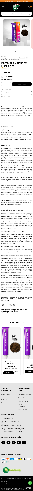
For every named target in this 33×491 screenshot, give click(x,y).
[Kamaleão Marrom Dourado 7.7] (17, 372)
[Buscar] (29, 14)
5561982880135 (8, 418)
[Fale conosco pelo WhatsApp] (30, 483)
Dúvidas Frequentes (7, 403)
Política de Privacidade (21, 405)
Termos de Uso (22, 409)
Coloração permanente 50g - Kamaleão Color (15, 58)
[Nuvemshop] (6, 484)
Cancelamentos (23, 401)
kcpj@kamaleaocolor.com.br (12, 425)
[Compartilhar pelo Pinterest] (14, 305)
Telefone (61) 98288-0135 (11, 422)
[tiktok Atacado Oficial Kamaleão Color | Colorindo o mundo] (19, 442)
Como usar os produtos (5, 398)
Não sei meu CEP (5, 96)
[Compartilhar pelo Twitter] (11, 305)
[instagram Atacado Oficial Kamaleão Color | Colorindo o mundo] (3, 442)
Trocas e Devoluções (24, 394)
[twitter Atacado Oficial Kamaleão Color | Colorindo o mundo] (24, 442)
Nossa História (5, 394)
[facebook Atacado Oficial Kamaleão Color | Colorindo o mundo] (8, 442)
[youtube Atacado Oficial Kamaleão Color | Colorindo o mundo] (14, 442)
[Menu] (3, 7)
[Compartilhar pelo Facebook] (7, 305)
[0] (29, 7)
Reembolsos (22, 398)
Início (3, 56)
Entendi (28, 488)
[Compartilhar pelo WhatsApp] (3, 305)
